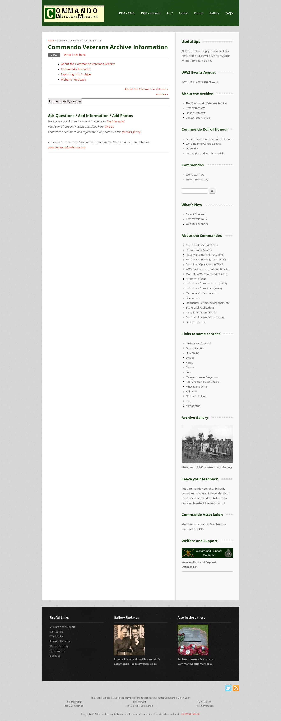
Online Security (195, 348)
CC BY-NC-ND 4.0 (190, 713)
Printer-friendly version (65, 101)
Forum (198, 13)
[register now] (115, 121)
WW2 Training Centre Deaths (203, 144)
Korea (189, 362)
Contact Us (56, 636)
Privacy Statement (61, 641)
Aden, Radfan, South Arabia (202, 382)
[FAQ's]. (109, 126)
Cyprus (190, 367)
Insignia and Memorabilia (201, 312)
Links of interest (195, 113)
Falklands (191, 391)
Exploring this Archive (76, 74)
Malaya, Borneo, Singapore (202, 377)
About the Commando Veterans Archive (88, 64)
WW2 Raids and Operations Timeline (208, 269)
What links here (75, 55)
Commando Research (75, 69)
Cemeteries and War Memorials (205, 153)
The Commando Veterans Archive (206, 103)
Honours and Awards (199, 250)
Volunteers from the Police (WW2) (206, 283)
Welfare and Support (198, 343)
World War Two (195, 174)
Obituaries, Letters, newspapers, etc (207, 303)
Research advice (195, 108)
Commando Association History (205, 317)
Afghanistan (193, 406)
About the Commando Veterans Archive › (146, 91)
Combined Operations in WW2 (204, 264)
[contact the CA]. (193, 529)
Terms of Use (58, 651)
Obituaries (192, 148)
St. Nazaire (192, 353)
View (55, 55)
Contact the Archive (198, 117)
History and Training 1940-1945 (205, 255)
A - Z (170, 13)
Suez (189, 372)
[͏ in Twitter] (228, 688)
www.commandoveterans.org (66, 147)
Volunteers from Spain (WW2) (204, 288)
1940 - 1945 (126, 13)
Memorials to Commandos (202, 293)
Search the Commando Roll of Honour (209, 139)
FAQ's (229, 13)
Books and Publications (200, 307)
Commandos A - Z (196, 219)
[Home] (74, 13)
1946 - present (150, 13)
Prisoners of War (196, 279)
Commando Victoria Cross (202, 245)
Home (51, 40)
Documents (193, 298)
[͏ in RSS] (236, 688)
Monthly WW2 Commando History (207, 274)
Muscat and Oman (197, 386)
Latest (183, 13)
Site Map (55, 655)
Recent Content (195, 214)
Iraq (188, 401)
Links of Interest (196, 322)
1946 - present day (197, 179)
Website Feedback (73, 79)
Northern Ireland (196, 396)
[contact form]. (131, 132)
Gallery (214, 13)
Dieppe (190, 357)
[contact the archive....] (209, 503)
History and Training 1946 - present (207, 259)
